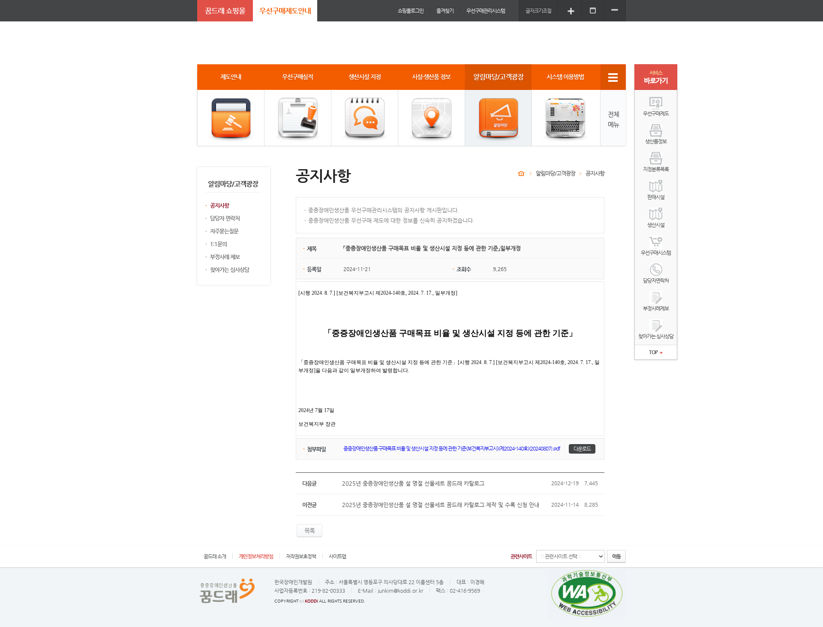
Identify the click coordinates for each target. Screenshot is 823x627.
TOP (653, 352)
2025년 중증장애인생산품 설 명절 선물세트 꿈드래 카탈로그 (413, 483)
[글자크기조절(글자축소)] (614, 10)
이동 (616, 556)
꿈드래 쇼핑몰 (225, 10)
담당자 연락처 (225, 218)
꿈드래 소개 (215, 556)
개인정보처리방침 (256, 556)
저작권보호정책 (301, 556)
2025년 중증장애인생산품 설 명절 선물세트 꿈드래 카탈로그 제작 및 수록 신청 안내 (440, 505)
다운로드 (582, 449)
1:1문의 (218, 244)
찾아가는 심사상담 (229, 269)
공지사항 (219, 205)
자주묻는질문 (224, 231)
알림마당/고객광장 (555, 173)
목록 (309, 530)
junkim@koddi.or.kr (400, 591)
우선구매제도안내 (285, 10)
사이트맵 (337, 556)
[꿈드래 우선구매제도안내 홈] (521, 173)
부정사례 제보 (225, 257)
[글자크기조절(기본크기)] (593, 10)
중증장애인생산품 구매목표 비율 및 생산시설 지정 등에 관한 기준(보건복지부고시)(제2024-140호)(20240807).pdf (451, 448)
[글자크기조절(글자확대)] (571, 10)
